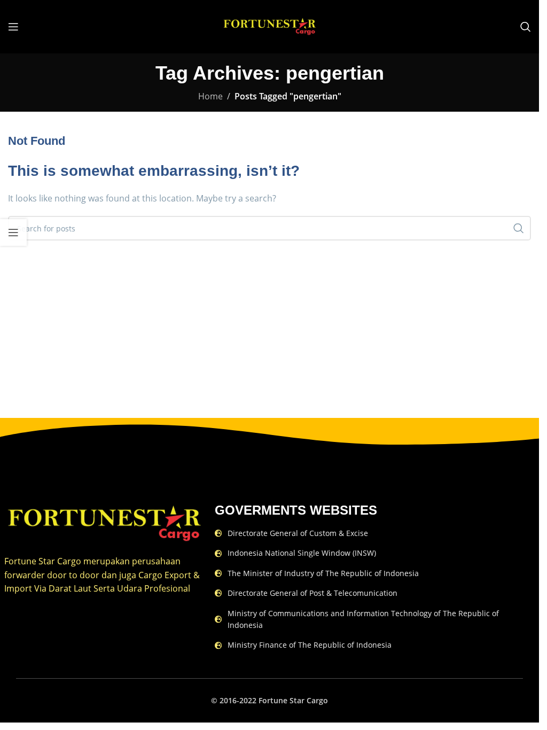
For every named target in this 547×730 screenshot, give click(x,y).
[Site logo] (269, 26)
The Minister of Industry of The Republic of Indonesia (323, 573)
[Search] (525, 26)
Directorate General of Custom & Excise (298, 533)
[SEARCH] (518, 228)
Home (210, 96)
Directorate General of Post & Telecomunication (312, 593)
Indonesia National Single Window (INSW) (302, 553)
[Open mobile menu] (13, 26)
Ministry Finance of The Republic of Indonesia (310, 645)
